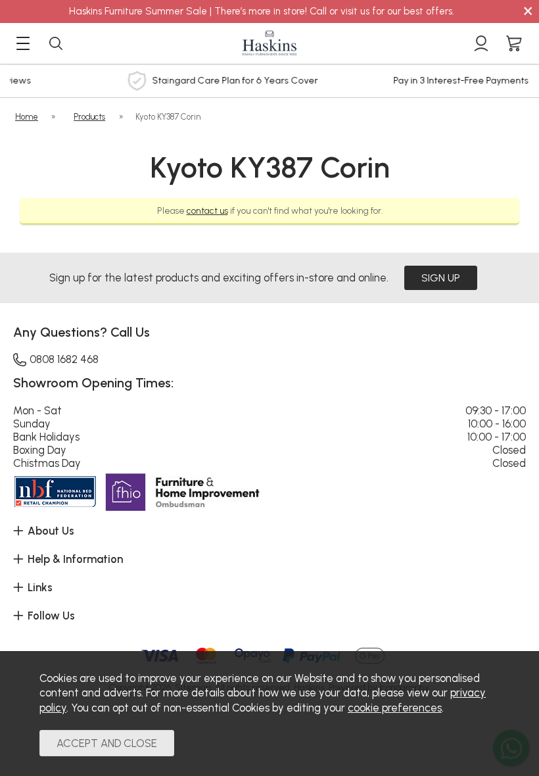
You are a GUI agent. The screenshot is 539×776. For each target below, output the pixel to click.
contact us (207, 210)
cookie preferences (395, 707)
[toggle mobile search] (55, 43)
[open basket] (514, 43)
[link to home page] (269, 43)
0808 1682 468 (64, 359)
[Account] (481, 43)
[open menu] (23, 43)
